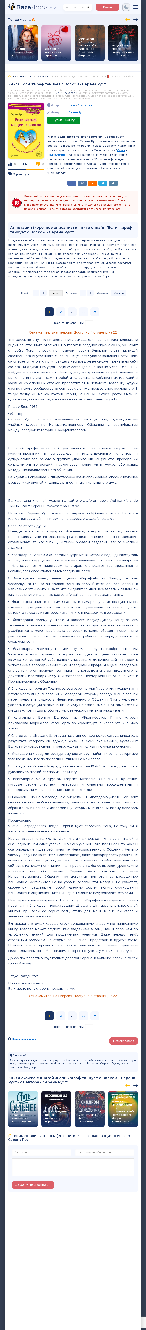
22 (83, 312)
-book (36, 7)
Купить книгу (64, 120)
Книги (56, 92)
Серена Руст (21, 173)
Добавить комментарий (33, 1185)
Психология (70, 92)
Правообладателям (24, 1038)
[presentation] (127, 19)
